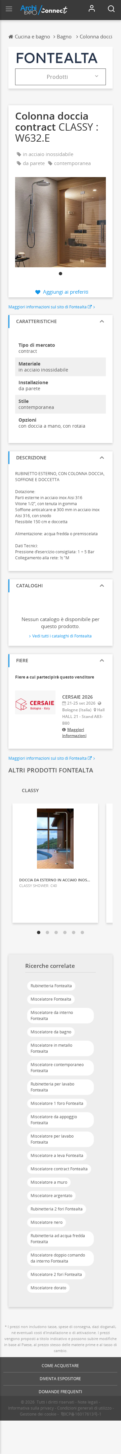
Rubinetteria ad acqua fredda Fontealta (58, 1239)
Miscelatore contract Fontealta (59, 1169)
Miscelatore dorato (48, 1288)
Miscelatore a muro (49, 1182)
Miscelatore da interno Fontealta (52, 1015)
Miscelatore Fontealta (51, 999)
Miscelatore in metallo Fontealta (51, 1048)
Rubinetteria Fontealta (51, 986)
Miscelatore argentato (51, 1195)
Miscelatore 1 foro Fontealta (57, 1103)
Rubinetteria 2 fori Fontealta (57, 1209)
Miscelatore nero (47, 1222)
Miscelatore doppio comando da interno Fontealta (58, 1258)
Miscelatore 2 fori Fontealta (56, 1274)
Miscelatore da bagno (51, 1032)
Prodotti (57, 77)
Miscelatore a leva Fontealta (57, 1155)
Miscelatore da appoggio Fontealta (54, 1120)
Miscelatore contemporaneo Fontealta (57, 1067)
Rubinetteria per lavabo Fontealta (52, 1087)
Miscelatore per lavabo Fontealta (52, 1139)
